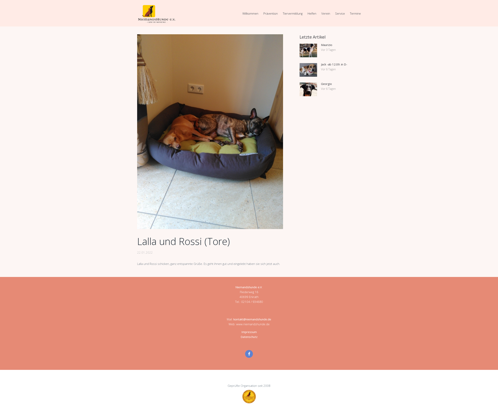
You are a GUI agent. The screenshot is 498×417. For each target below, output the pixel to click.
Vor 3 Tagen (328, 50)
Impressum (249, 332)
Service (340, 13)
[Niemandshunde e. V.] (156, 14)
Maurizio (326, 45)
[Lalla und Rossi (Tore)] (210, 131)
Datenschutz (249, 337)
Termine (355, 13)
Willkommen (250, 13)
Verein (325, 13)
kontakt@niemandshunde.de (252, 319)
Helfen (312, 13)
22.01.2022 (145, 252)
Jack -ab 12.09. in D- (334, 64)
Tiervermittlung (292, 13)
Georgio (326, 84)
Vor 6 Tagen (328, 69)
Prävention (270, 13)
